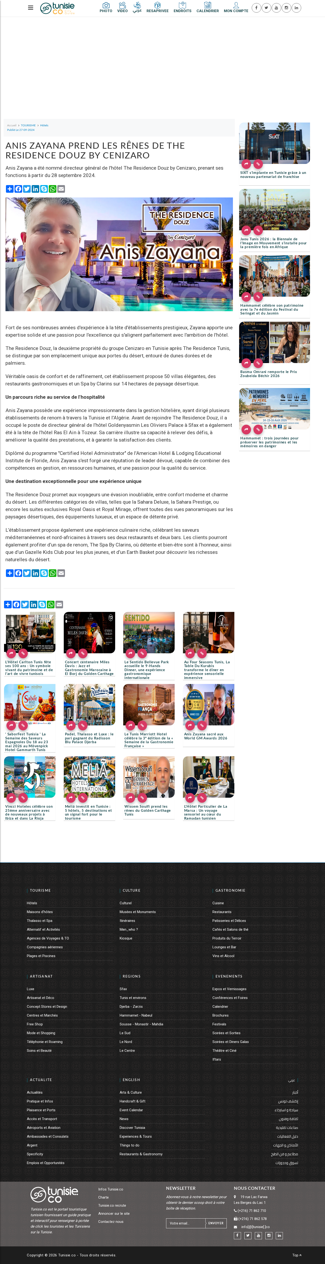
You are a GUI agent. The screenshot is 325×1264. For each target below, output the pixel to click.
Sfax (123, 989)
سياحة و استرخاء (286, 1110)
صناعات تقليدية (287, 1127)
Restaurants (221, 912)
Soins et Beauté (39, 1050)
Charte (103, 1197)
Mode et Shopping (41, 1033)
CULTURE (132, 890)
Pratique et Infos (40, 1101)
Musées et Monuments (138, 912)
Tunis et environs (133, 998)
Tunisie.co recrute (112, 1205)
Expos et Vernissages (229, 989)
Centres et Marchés (42, 1015)
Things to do (129, 1145)
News (124, 1119)
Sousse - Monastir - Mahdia (141, 1024)
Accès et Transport (42, 1119)
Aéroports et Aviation (43, 1128)
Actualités (35, 1092)
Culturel (126, 903)
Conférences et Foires (230, 998)
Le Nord (126, 1042)
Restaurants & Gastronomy (141, 1154)
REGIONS (132, 976)
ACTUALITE (41, 1080)
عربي (291, 1080)
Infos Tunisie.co (110, 1189)
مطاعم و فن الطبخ (284, 1154)
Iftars (216, 1059)
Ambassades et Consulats (48, 1136)
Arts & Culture (131, 1092)
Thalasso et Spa (39, 921)
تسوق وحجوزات (287, 1162)
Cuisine (218, 903)
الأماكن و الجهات (285, 1145)
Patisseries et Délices (229, 921)
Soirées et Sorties (226, 1033)
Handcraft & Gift (132, 1101)
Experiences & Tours (136, 1136)
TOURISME (40, 890)
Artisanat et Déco (40, 998)
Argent (32, 1145)
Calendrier (220, 1006)
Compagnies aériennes (45, 947)
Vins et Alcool (223, 956)
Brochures (220, 1015)
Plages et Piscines (41, 956)
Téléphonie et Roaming (45, 1042)
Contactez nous (110, 1222)
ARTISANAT (41, 976)
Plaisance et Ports (41, 1110)
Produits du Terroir (226, 938)
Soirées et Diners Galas (230, 1042)
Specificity (35, 1154)
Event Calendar (131, 1110)
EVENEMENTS (229, 976)
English (131, 1080)
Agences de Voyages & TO (48, 938)
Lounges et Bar (224, 947)
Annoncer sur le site (114, 1213)
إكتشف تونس (288, 1101)
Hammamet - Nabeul (136, 1015)
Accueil (11, 125)
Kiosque (126, 938)
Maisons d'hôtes (40, 912)
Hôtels (32, 903)
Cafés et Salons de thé (230, 929)
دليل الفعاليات (287, 1136)
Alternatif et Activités (43, 929)
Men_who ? (129, 929)
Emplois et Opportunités (45, 1163)
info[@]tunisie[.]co (255, 1227)
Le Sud (125, 1033)
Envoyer (216, 1223)
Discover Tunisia (132, 1128)
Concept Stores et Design (47, 1006)
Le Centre (127, 1050)
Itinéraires (127, 921)
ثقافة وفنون (288, 1118)
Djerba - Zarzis (131, 1006)
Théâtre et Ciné (224, 1050)
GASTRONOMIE (231, 890)
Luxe (30, 989)
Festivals (219, 1024)
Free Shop (35, 1024)
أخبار (295, 1092)
